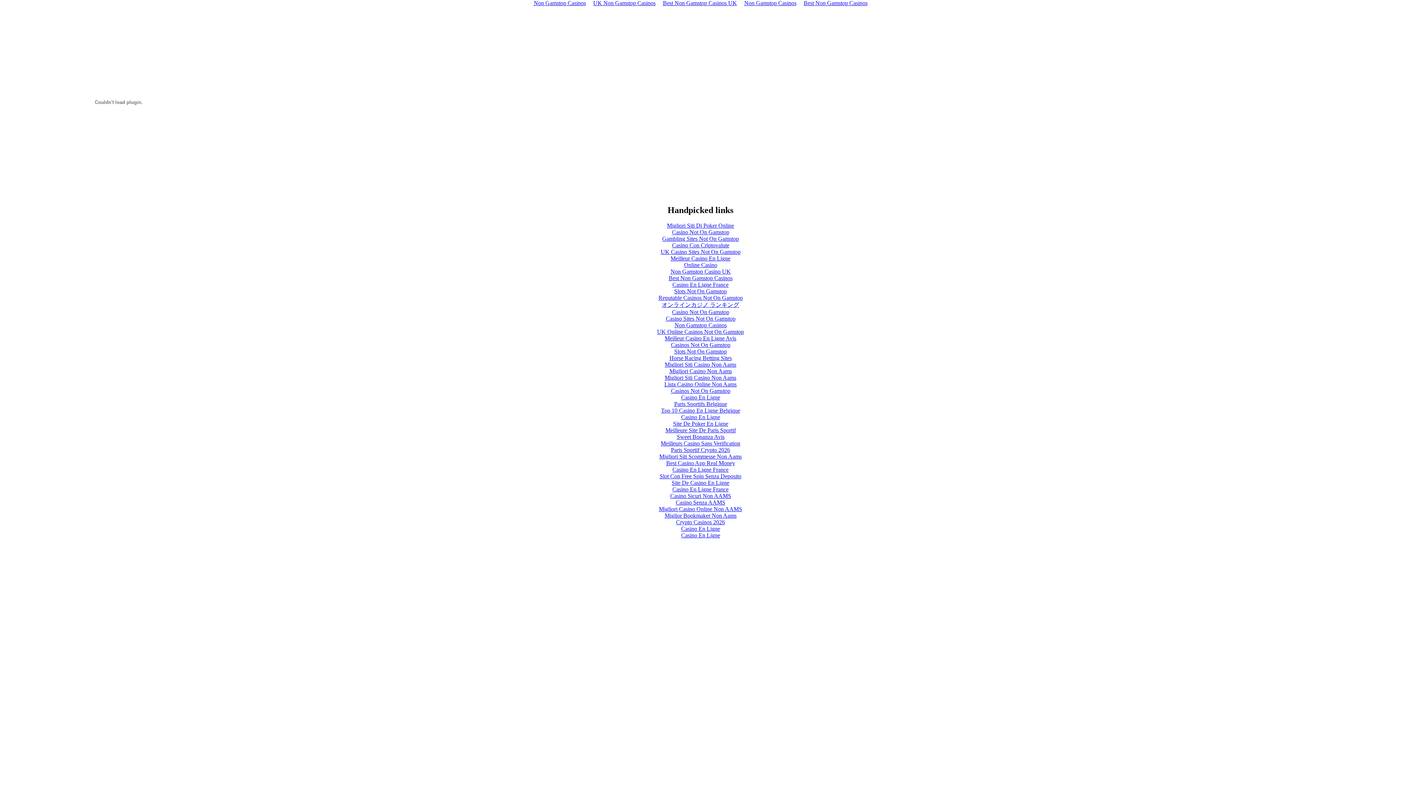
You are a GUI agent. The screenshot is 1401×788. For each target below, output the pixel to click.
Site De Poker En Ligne (700, 424)
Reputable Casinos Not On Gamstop (701, 298)
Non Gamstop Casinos (701, 325)
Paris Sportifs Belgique (700, 404)
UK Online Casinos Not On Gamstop (700, 332)
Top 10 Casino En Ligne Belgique (700, 410)
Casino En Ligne (700, 397)
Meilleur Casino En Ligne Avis (700, 338)
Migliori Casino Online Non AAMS (700, 509)
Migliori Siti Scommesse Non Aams (700, 456)
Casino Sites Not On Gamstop (701, 319)
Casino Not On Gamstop (700, 232)
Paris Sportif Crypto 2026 (700, 450)
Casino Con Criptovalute (700, 245)
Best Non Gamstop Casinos (701, 278)
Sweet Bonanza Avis (701, 437)
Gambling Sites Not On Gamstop (700, 239)
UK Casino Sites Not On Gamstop (701, 252)
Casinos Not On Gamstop (700, 345)
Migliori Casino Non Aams (700, 371)
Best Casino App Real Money (700, 463)
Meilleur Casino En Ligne (700, 258)
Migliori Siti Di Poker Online (700, 226)
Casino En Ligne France (700, 285)
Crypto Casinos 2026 (700, 522)
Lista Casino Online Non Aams (700, 384)
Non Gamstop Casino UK (701, 272)
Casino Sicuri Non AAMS (700, 496)
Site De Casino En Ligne (700, 483)
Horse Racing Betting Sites (700, 358)
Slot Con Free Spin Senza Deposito (700, 476)
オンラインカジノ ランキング (700, 305)
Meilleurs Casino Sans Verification (700, 443)
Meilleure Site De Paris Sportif (700, 430)
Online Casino (700, 265)
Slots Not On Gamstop (700, 291)
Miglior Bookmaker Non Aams (701, 516)
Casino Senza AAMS (700, 502)
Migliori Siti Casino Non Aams (700, 365)
